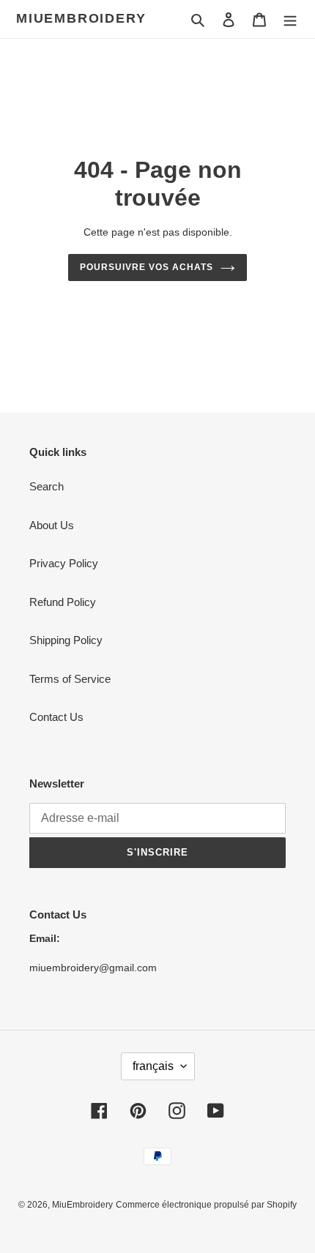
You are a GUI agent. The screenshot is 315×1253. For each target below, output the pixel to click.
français (153, 1066)
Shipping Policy (66, 640)
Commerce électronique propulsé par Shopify (206, 1205)
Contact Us (56, 717)
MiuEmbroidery (81, 18)
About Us (51, 525)
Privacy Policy (63, 563)
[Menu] (290, 19)
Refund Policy (62, 602)
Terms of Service (70, 679)
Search (46, 486)
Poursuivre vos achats (146, 267)
